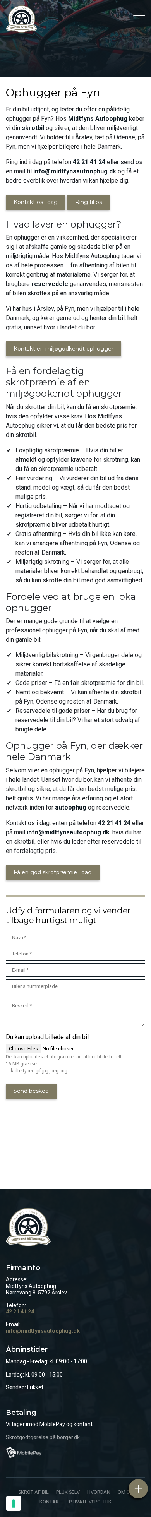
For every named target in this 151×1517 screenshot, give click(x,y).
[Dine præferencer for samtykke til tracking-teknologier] (13, 1503)
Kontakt (50, 1502)
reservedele (49, 284)
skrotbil (33, 128)
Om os (125, 1492)
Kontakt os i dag (36, 202)
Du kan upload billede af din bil (47, 1037)
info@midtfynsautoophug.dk (74, 171)
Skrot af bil (33, 1492)
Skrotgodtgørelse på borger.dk (43, 1437)
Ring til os (88, 202)
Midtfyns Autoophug (97, 118)
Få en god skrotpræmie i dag (53, 872)
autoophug (70, 807)
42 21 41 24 (89, 162)
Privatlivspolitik (90, 1502)
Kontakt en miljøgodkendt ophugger (63, 348)
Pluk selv (68, 1492)
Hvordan (98, 1492)
